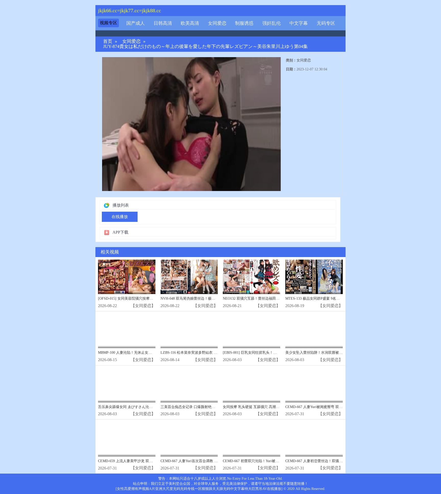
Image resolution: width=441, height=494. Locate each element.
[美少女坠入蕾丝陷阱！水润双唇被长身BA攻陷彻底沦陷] (314, 331)
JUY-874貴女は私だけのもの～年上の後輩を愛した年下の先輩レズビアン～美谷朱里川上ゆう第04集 (205, 46)
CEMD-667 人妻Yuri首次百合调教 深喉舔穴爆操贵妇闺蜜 (205, 461)
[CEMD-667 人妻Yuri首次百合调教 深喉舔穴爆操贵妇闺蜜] (189, 439)
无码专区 (326, 23)
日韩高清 (163, 23)
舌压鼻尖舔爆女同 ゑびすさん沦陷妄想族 (130, 407)
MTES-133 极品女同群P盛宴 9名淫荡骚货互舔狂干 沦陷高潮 (332, 298)
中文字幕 (298, 23)
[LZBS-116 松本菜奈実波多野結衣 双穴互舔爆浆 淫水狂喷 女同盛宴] (189, 331)
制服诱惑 (244, 23)
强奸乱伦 (271, 23)
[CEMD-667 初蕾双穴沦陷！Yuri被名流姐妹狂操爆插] (251, 439)
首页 (107, 41)
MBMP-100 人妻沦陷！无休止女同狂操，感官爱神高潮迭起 (144, 352)
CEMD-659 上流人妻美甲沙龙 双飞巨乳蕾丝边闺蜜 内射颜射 (145, 461)
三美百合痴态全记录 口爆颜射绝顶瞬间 (191, 407)
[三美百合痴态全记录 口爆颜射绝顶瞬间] (189, 385)
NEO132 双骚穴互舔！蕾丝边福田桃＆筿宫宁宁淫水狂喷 (267, 298)
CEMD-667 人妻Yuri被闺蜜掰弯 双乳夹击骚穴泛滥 (324, 407)
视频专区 (108, 22)
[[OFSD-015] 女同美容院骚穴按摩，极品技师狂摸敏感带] (126, 277)
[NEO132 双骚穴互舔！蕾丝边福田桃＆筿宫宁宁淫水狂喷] (251, 277)
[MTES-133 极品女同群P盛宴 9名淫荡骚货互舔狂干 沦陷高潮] (314, 277)
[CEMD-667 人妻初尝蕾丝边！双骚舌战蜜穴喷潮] (314, 439)
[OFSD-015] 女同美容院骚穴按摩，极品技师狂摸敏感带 (141, 298)
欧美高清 (190, 23)
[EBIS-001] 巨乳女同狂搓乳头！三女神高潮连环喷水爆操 (267, 352)
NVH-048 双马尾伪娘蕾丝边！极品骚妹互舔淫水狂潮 (202, 298)
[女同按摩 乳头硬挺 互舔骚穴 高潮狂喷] (251, 385)
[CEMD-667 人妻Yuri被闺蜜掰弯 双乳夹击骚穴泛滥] (314, 385)
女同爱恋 (217, 23)
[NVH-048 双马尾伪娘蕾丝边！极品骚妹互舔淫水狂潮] (189, 277)
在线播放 (120, 216)
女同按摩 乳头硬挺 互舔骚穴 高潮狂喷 (253, 407)
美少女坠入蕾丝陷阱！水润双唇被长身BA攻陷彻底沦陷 (328, 352)
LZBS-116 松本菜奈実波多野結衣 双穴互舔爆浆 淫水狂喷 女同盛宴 (213, 352)
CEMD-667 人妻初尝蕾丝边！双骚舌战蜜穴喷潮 (322, 461)
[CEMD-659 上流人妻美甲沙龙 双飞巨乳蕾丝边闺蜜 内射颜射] (126, 439)
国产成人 (135, 23)
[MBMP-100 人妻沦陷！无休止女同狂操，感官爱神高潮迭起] (126, 331)
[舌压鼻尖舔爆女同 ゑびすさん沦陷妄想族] (126, 385)
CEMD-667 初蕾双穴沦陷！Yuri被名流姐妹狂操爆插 (263, 461)
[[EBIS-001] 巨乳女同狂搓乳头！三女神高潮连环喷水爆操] (251, 331)
